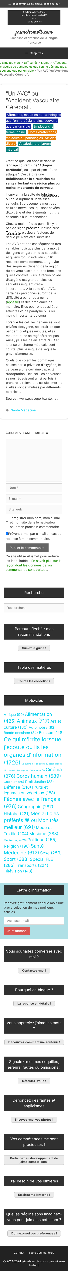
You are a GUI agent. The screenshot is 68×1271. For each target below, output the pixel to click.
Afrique (14, 714)
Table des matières (41, 1252)
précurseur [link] (34, 228)
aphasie (13, 302)
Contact (19, 1252)
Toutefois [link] (13, 232)
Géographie (35, 806)
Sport (16, 859)
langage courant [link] (18, 165)
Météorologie (15, 840)
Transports (32, 865)
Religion (17, 846)
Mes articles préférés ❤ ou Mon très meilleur (31, 820)
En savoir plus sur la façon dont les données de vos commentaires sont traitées (34, 565)
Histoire (17, 813)
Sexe (51, 852)
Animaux (33, 721)
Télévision (18, 871)
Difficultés (31, 62)
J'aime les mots (10, 62)
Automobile (42, 727)
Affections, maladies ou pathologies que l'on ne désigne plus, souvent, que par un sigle (33, 66)
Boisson (51, 732)
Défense (17, 787)
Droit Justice (39, 782)
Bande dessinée (21, 733)
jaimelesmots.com (34, 32)
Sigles (45, 62)
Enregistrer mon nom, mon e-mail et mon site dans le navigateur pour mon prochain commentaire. (35, 522)
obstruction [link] (50, 194)
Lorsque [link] (12, 322)
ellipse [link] (42, 170)
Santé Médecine (23, 410)
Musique (43, 833)
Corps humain (38, 776)
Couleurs (14, 782)
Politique (42, 839)
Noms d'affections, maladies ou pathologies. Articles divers (31, 137)
